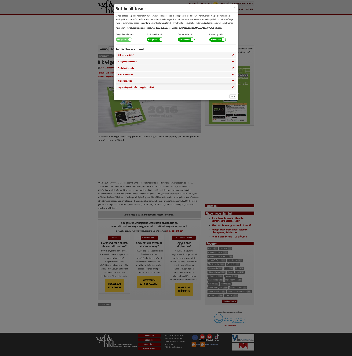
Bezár (233, 96)
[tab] (176, 55)
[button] (126, 55)
